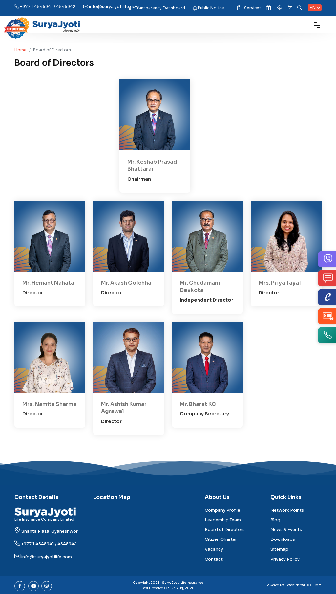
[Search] (300, 8)
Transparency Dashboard (160, 7)
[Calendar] (290, 8)
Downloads (282, 539)
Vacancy (214, 549)
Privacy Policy (285, 559)
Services (253, 7)
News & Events (286, 529)
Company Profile (222, 510)
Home (20, 49)
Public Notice (211, 7)
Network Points (287, 510)
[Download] (280, 8)
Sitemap (279, 549)
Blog (275, 520)
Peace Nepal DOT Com (303, 585)
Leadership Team (223, 520)
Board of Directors (225, 529)
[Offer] (269, 8)
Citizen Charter (221, 539)
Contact (214, 559)
